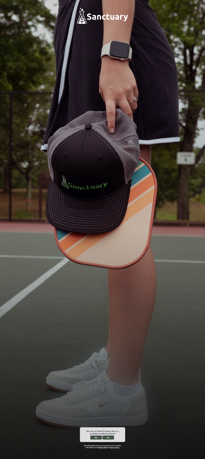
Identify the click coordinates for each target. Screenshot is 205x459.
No (108, 437)
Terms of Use (114, 447)
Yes (96, 437)
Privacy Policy (103, 447)
